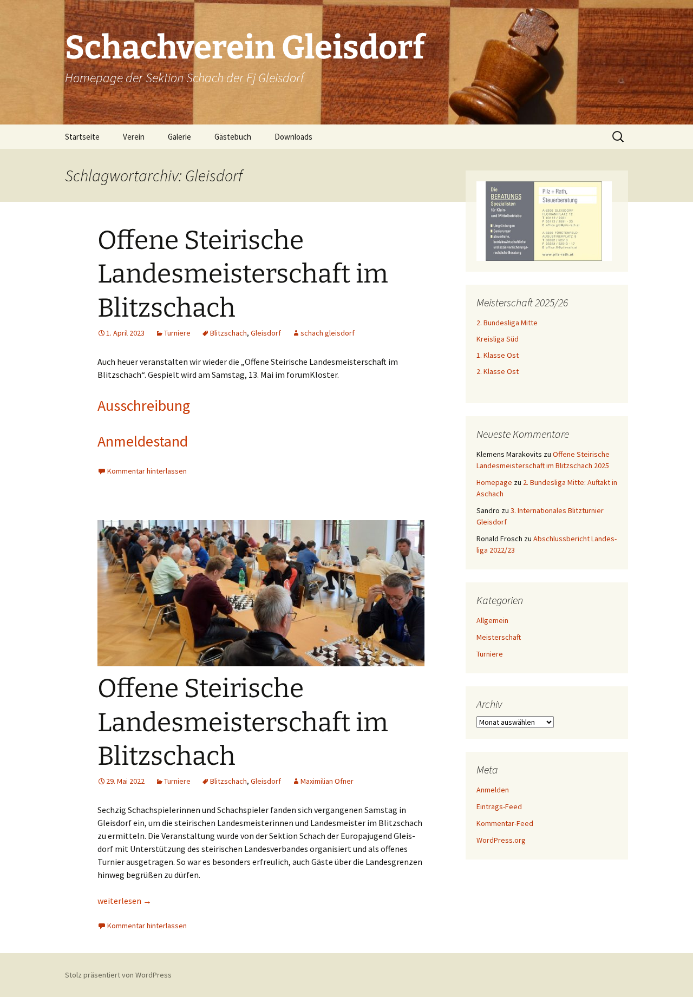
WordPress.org (501, 840)
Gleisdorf (266, 333)
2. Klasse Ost (497, 371)
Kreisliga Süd (497, 339)
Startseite (82, 137)
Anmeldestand (142, 441)
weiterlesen (124, 900)
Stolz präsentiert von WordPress (118, 975)
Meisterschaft (498, 637)
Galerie (179, 137)
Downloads (293, 137)
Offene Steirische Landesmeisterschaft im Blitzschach (242, 274)
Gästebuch (232, 137)
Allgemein (492, 620)
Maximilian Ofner (327, 781)
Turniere (177, 333)
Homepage (494, 482)
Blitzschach (228, 333)
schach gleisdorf (327, 333)
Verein (134, 137)
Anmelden (492, 790)
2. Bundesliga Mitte (507, 322)
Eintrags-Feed (499, 806)
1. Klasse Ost (497, 355)
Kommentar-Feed (504, 823)
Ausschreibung (143, 405)
